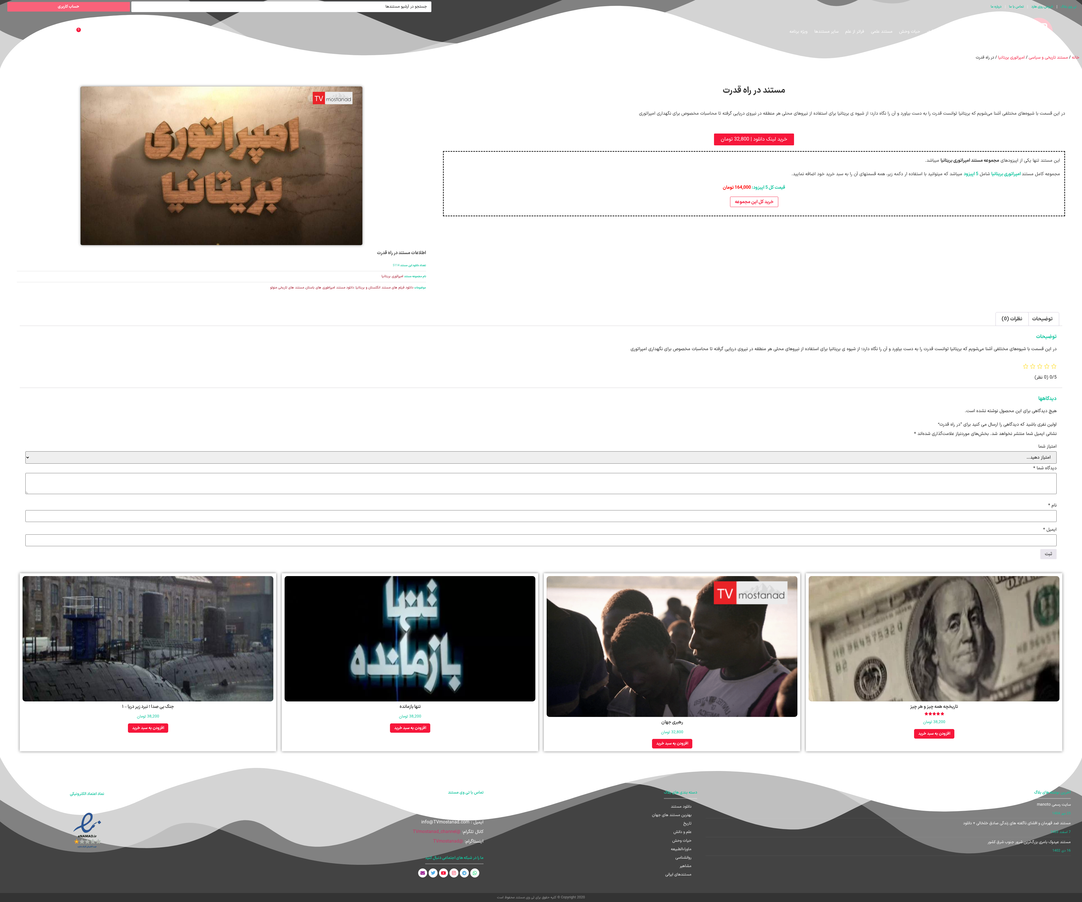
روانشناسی (683, 858)
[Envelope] (422, 872)
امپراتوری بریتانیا (1011, 57)
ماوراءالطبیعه (681, 849)
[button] (754, 139)
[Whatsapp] (474, 872)
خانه (1075, 57)
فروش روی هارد (1042, 6)
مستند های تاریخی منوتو (287, 287)
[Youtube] (443, 872)
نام (1052, 505)
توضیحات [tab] (1042, 319)
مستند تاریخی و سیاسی (969, 31)
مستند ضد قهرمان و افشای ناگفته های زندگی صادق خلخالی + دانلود (1017, 823)
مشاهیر (685, 866)
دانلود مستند (681, 807)
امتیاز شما (1047, 446)
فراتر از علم (854, 31)
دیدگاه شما (1045, 468)
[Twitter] (433, 872)
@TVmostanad (448, 841)
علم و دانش (682, 832)
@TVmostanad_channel (437, 831)
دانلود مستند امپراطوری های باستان (329, 287)
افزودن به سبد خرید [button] (934, 734)
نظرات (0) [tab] (1012, 319)
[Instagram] (453, 872)
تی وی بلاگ (1068, 6)
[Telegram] (464, 872)
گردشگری (934, 31)
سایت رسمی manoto (1054, 805)
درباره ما (996, 6)
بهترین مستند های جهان (671, 815)
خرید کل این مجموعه (754, 202)
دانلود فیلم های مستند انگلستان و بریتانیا (384, 287)
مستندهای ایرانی (678, 874)
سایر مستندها (826, 31)
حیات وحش (909, 31)
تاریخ (687, 824)
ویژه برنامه (799, 31)
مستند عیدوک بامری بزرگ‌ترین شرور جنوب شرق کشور (1029, 842)
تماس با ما (1016, 6)
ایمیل (1050, 529)
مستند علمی (881, 31)
